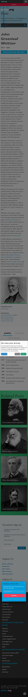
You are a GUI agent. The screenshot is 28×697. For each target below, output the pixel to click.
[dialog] (14, 348)
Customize (4, 354)
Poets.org (4, 1)
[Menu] (26, 1)
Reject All (17, 354)
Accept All (23, 354)
